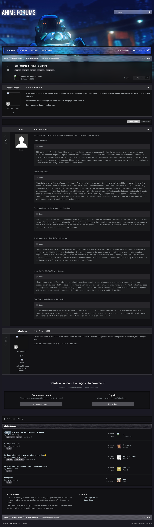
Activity (48, 50)
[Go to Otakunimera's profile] (21, 342)
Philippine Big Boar (13, 457)
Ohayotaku (127, 445)
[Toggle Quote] (37, 146)
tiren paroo (8, 478)
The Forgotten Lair (91, 498)
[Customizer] (148, 50)
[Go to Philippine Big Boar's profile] (119, 457)
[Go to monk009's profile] (119, 469)
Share (127, 78)
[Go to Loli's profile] (119, 435)
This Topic (140, 12)
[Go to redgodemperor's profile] (17, 77)
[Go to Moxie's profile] (119, 480)
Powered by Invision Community (141, 523)
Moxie (125, 479)
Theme (4, 523)
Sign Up (142, 50)
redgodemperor (35, 76)
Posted (34, 88)
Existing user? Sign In (126, 50)
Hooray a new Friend (12, 444)
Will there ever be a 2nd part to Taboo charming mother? (26, 466)
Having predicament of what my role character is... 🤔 (25, 455)
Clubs (24, 50)
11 (22, 356)
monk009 (9, 469)
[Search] (149, 12)
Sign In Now (112, 404)
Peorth (9, 446)
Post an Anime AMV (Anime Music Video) (28, 432)
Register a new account (41, 404)
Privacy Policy (15, 523)
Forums (12, 50)
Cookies (24, 523)
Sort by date (145, 122)
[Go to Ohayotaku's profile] (119, 446)
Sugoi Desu (88, 500)
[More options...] (147, 87)
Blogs (35, 50)
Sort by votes (133, 122)
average (9, 480)
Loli (7, 435)
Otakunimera (21, 331)
